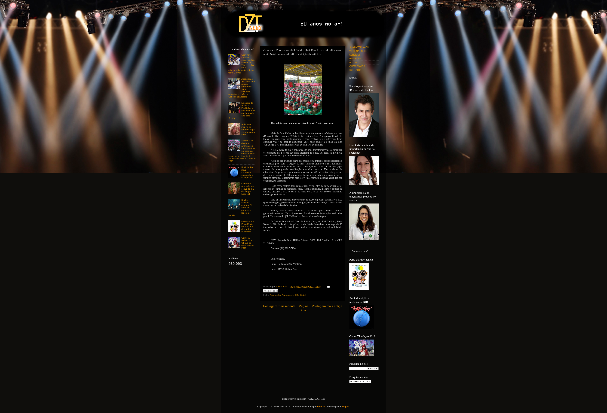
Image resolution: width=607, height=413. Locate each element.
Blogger (345, 406)
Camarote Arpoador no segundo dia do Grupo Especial (247, 188)
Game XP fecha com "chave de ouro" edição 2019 (247, 243)
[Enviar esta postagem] (328, 286)
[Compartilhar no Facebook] (273, 290)
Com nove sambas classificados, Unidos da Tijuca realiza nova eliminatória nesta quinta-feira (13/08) (241, 64)
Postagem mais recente (279, 306)
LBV (297, 295)
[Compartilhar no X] (270, 290)
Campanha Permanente (282, 295)
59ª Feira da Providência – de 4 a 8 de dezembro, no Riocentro (248, 226)
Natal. (303, 295)
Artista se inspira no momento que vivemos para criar (248, 129)
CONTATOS (355, 70)
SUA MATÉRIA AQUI (359, 47)
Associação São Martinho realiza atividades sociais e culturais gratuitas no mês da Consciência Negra (241, 88)
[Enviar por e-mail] (264, 290)
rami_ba (321, 406)
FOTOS (353, 62)
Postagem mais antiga (327, 306)
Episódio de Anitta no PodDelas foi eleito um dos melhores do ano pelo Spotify (241, 110)
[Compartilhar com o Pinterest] (276, 290)
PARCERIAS (355, 59)
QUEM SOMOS (357, 66)
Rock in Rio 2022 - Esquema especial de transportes (247, 172)
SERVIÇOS (355, 55)
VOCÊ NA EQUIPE (358, 51)
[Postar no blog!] (267, 290)
